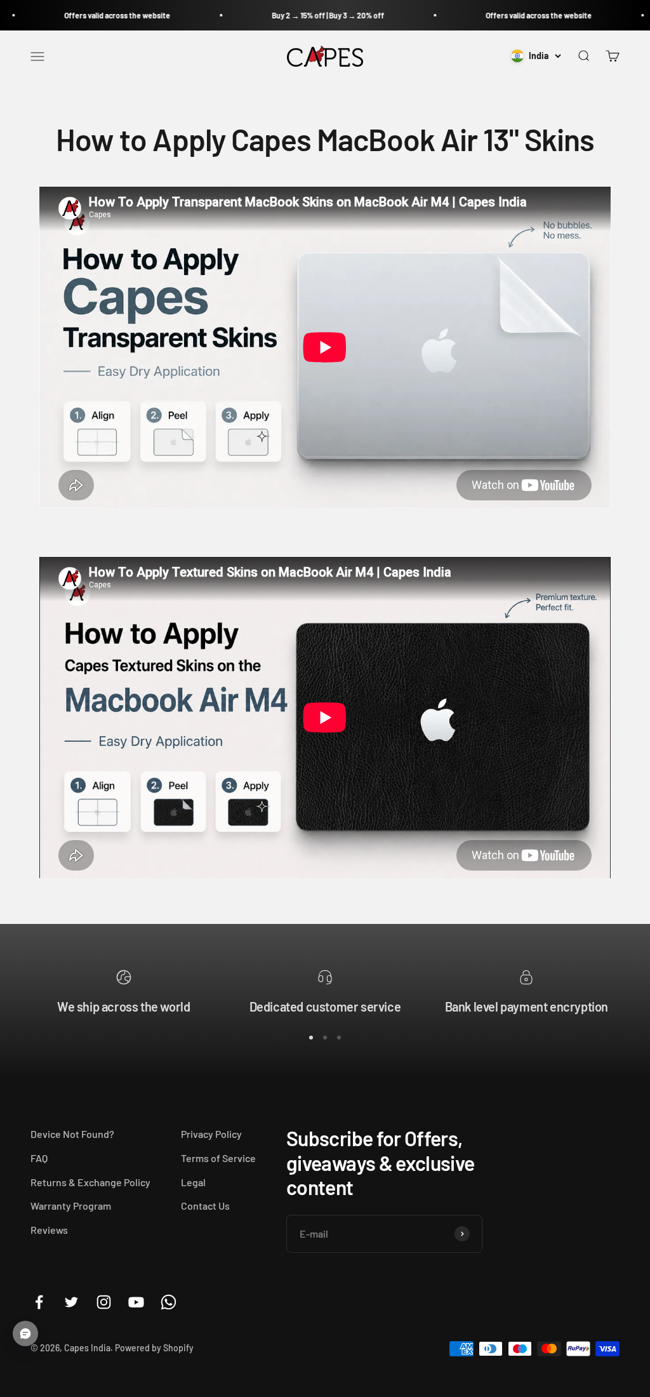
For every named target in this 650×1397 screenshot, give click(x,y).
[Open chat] (25, 1333)
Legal (193, 1182)
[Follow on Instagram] (103, 1302)
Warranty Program (70, 1206)
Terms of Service (218, 1158)
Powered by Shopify (154, 1347)
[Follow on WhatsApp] (168, 1302)
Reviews (49, 1230)
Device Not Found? (72, 1134)
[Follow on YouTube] (136, 1302)
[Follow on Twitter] (71, 1302)
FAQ (39, 1158)
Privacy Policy (211, 1134)
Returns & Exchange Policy (90, 1182)
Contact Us (205, 1206)
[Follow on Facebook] (39, 1302)
